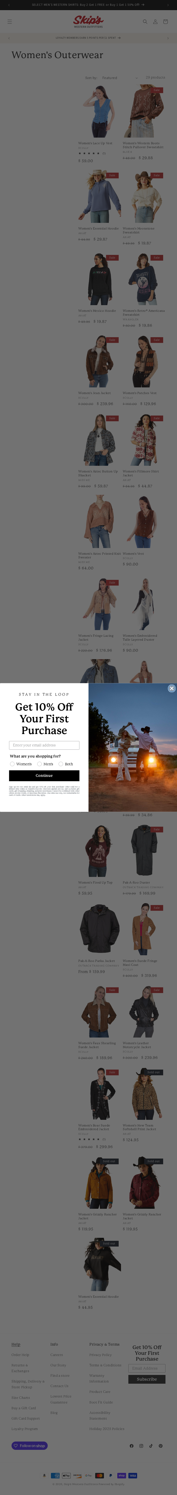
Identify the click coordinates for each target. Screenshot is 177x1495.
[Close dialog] (171, 688)
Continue (44, 775)
